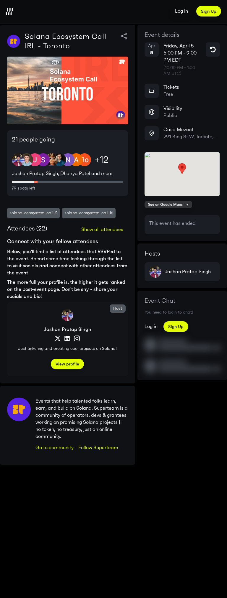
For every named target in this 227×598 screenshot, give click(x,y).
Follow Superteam (98, 447)
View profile (67, 364)
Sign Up (208, 11)
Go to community (54, 447)
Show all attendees (102, 229)
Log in (181, 11)
